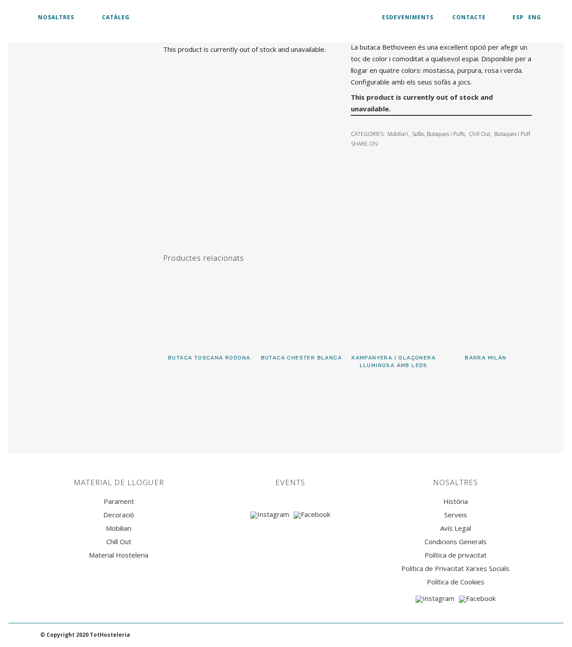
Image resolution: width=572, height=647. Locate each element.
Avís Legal (455, 528)
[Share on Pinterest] (414, 143)
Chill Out (479, 134)
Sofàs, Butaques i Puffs (438, 134)
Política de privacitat (456, 555)
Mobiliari (397, 134)
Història (455, 501)
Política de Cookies (455, 582)
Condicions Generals (456, 542)
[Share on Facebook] (385, 143)
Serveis (455, 515)
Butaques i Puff (512, 134)
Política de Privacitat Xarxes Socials (455, 568)
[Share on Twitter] (395, 143)
